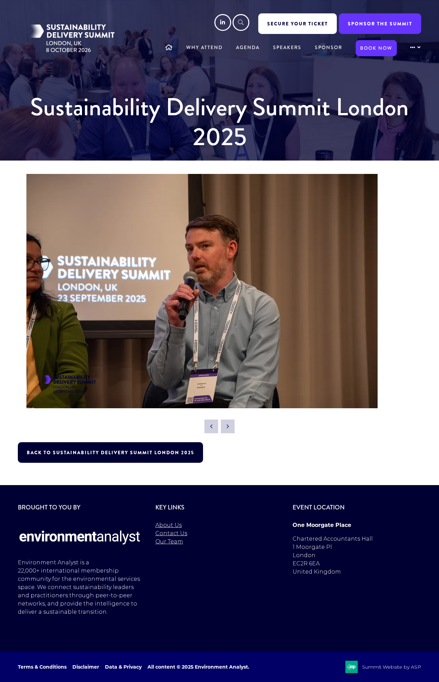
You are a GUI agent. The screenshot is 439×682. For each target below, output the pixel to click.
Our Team (169, 541)
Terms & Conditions (42, 667)
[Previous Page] (211, 426)
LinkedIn (222, 22)
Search (241, 22)
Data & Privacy (123, 667)
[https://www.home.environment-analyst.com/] (80, 548)
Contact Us (171, 533)
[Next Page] (228, 426)
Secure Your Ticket (297, 23)
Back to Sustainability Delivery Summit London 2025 (110, 452)
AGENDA (248, 47)
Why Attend (204, 47)
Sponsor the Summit (380, 23)
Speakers (287, 47)
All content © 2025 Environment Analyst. (198, 667)
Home (169, 48)
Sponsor (328, 47)
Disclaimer (85, 667)
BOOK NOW (376, 48)
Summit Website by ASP (391, 667)
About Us (168, 525)
